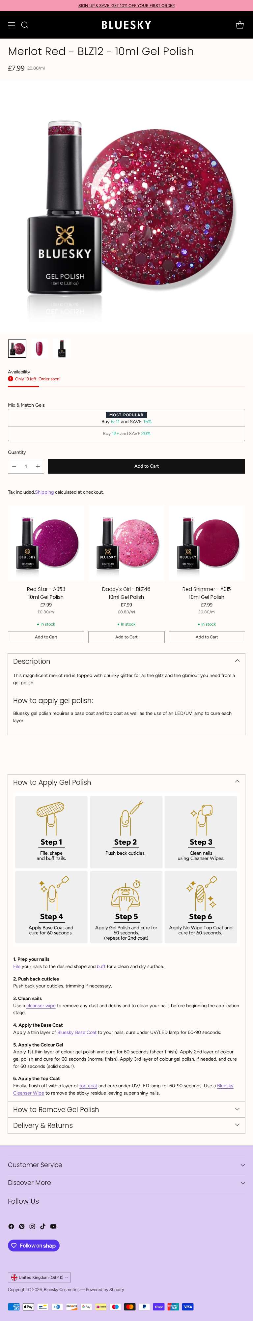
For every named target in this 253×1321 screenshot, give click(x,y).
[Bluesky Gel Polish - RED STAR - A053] (46, 543)
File (16, 966)
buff (101, 966)
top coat (88, 1086)
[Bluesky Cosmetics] (126, 25)
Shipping (44, 492)
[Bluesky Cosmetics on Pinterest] (22, 1227)
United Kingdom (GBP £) (41, 1277)
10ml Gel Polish (46, 597)
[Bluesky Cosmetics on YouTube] (53, 1227)
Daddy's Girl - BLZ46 (126, 589)
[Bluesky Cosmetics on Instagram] (32, 1227)
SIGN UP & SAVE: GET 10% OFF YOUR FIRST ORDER (126, 5)
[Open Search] (24, 25)
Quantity (17, 452)
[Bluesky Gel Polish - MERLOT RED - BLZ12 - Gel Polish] (126, 207)
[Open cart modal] (239, 25)
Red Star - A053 (46, 589)
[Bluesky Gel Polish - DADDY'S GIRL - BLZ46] (126, 543)
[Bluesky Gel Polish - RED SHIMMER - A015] (207, 543)
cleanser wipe (41, 1006)
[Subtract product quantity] (14, 466)
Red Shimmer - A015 (207, 589)
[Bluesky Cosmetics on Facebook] (11, 1227)
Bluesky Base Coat (77, 1032)
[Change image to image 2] (39, 348)
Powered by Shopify (105, 1289)
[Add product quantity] (38, 466)
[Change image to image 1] (17, 348)
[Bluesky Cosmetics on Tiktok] (43, 1227)
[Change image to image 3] (62, 348)
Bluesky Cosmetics (61, 1289)
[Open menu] (11, 25)
